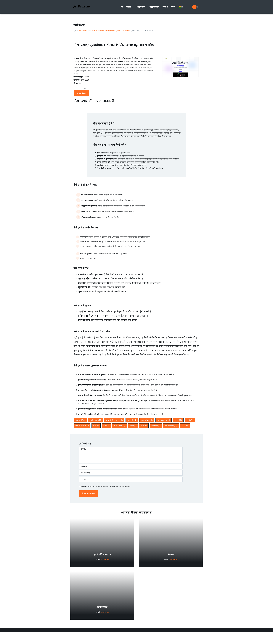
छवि (106, 425)
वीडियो (185, 425)
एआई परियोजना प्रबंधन (114, 420)
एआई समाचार (95, 420)
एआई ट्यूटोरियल (163, 420)
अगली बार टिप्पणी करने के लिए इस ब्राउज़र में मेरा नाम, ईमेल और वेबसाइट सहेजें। (106, 486)
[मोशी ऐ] (180, 58)
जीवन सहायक (119, 425)
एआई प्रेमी (80, 420)
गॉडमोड (171, 554)
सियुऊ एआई (102, 607)
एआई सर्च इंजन (147, 420)
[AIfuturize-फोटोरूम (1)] (81, 3)
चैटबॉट (189, 420)
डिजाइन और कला (82, 425)
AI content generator (103, 31)
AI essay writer (116, 31)
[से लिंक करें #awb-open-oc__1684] (199, 7)
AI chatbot (93, 31)
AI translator (126, 31)
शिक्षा (96, 425)
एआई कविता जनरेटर (102, 554)
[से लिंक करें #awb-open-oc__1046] (194, 7)
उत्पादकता (155, 425)
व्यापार (178, 420)
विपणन (133, 425)
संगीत (144, 425)
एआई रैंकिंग (131, 420)
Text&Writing (82, 31)
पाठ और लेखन (171, 425)
